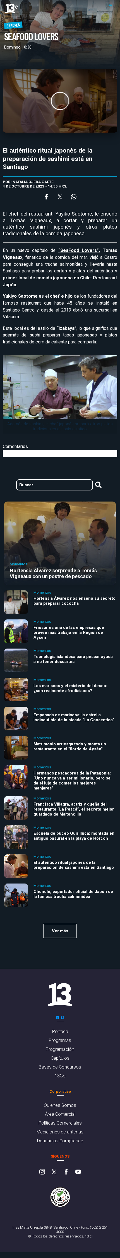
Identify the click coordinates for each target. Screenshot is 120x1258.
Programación (60, 1049)
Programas (60, 1040)
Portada (60, 1031)
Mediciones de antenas (60, 1132)
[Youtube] (78, 1172)
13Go (60, 1076)
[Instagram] (42, 1172)
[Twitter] (54, 1172)
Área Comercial (60, 1114)
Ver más (60, 930)
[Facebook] (66, 1172)
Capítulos (60, 1058)
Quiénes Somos (60, 1105)
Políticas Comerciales (60, 1123)
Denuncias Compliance (60, 1140)
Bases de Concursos (60, 1067)
